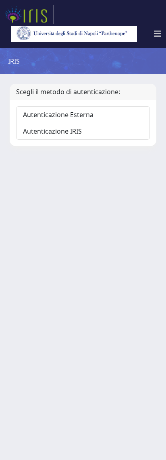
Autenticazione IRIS (52, 131)
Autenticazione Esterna (58, 114)
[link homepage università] (74, 33)
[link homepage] (29, 14)
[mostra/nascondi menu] (157, 34)
